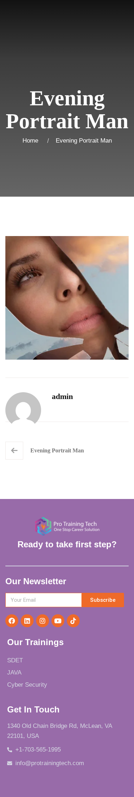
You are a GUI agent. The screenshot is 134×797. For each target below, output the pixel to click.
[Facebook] (11, 620)
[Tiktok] (73, 620)
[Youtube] (57, 620)
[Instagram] (42, 620)
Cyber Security (27, 684)
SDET (15, 660)
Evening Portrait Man (57, 450)
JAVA (14, 672)
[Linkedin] (27, 620)
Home (32, 140)
